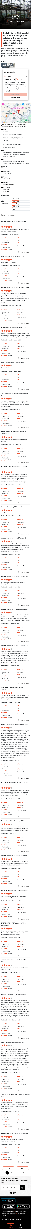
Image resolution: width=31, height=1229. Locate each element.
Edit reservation (15, 97)
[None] (19, 79)
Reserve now (15, 94)
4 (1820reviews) (20, 21)
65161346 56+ (7, 179)
